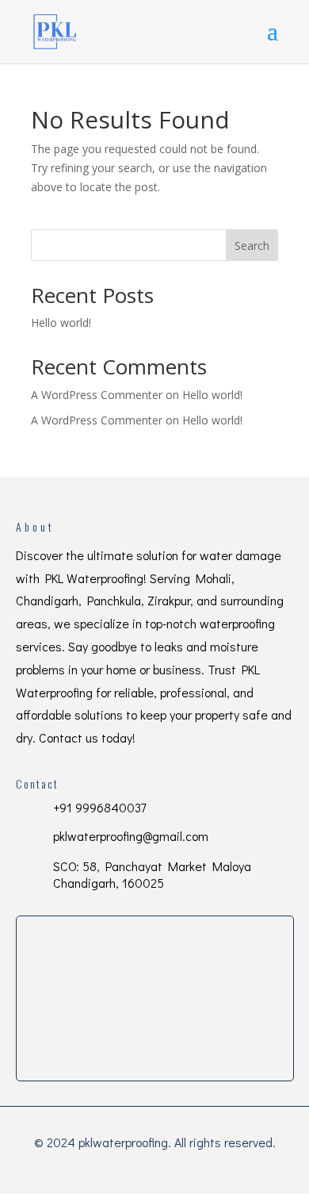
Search (252, 245)
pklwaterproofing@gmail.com (130, 835)
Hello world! (61, 322)
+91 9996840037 (99, 807)
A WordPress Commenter (96, 420)
